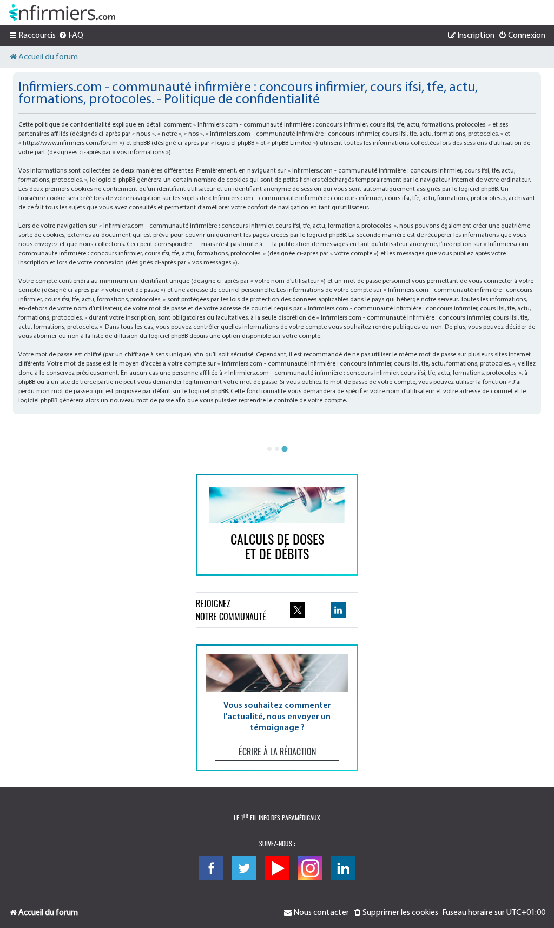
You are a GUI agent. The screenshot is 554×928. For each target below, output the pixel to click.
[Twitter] (244, 868)
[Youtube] (277, 868)
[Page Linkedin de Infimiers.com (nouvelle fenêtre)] (338, 610)
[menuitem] (70, 36)
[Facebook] (211, 868)
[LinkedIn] (343, 868)
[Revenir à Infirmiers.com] (62, 12)
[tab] (269, 449)
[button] (277, 708)
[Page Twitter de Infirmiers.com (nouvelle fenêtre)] (297, 610)
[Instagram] (310, 868)
